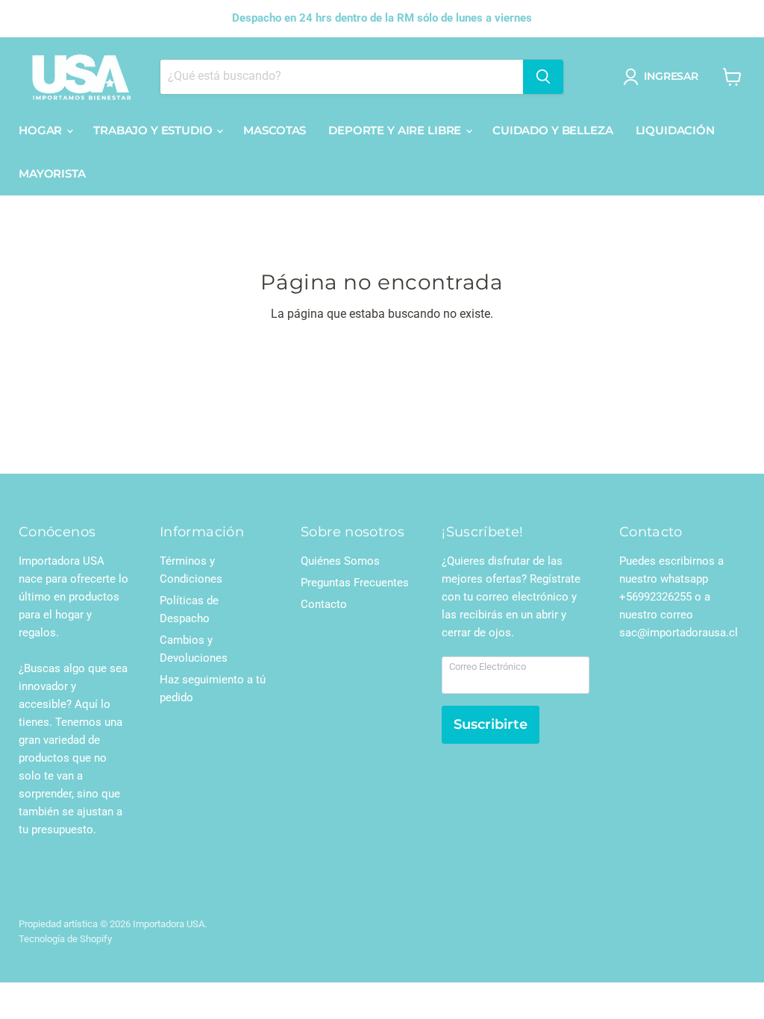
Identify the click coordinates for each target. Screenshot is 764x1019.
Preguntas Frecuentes (355, 582)
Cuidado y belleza (552, 130)
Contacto (324, 604)
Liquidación (675, 130)
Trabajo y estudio (154, 130)
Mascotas (274, 130)
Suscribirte (490, 724)
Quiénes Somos (340, 561)
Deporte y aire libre (396, 130)
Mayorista (52, 173)
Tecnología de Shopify (65, 938)
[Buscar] (543, 77)
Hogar (42, 130)
